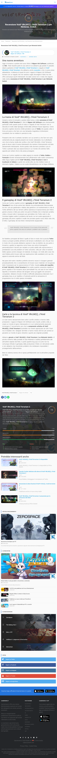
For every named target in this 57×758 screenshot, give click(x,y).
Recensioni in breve (29, 724)
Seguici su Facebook (11, 665)
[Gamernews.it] (8, 2)
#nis (31, 392)
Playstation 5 (28, 703)
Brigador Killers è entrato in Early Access (20, 593)
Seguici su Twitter (10, 659)
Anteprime (27, 726)
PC (25, 712)
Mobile (26, 715)
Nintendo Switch (33, 56)
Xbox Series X (28, 706)
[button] (2, 397)
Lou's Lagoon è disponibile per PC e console (21, 604)
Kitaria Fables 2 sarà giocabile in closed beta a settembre (15, 580)
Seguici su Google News (12, 681)
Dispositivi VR (28, 717)
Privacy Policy (24, 746)
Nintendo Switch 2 (29, 708)
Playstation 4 (23, 56)
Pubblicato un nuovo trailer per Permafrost (20, 599)
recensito (37, 70)
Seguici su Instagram (11, 670)
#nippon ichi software (23, 392)
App (25, 731)
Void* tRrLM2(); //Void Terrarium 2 (26, 68)
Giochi (26, 719)
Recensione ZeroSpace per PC (8, 541)
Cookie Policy (33, 746)
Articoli (27, 728)
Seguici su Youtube (10, 676)
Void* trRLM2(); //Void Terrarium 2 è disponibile (33, 459)
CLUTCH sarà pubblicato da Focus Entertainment (22, 588)
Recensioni (27, 722)
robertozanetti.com (28, 742)
